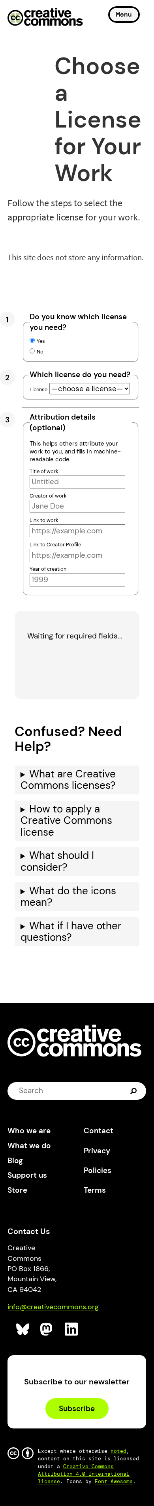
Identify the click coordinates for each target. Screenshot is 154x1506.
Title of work (44, 471)
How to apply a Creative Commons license (66, 821)
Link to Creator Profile (55, 544)
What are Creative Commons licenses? (68, 780)
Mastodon (47, 1329)
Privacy (97, 1151)
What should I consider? (57, 861)
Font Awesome (114, 1481)
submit (134, 1091)
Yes (41, 341)
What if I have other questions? (71, 932)
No (40, 351)
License (38, 389)
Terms (95, 1190)
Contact (98, 1131)
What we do (29, 1146)
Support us (27, 1175)
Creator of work (48, 495)
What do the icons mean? (68, 896)
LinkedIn (72, 1329)
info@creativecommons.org (53, 1306)
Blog (15, 1161)
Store (17, 1190)
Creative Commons (45, 18)
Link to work (44, 520)
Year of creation (48, 569)
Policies (97, 1170)
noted (118, 1451)
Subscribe (77, 1408)
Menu (124, 14)
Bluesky (23, 1329)
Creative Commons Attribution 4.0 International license (84, 1474)
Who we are (29, 1131)
